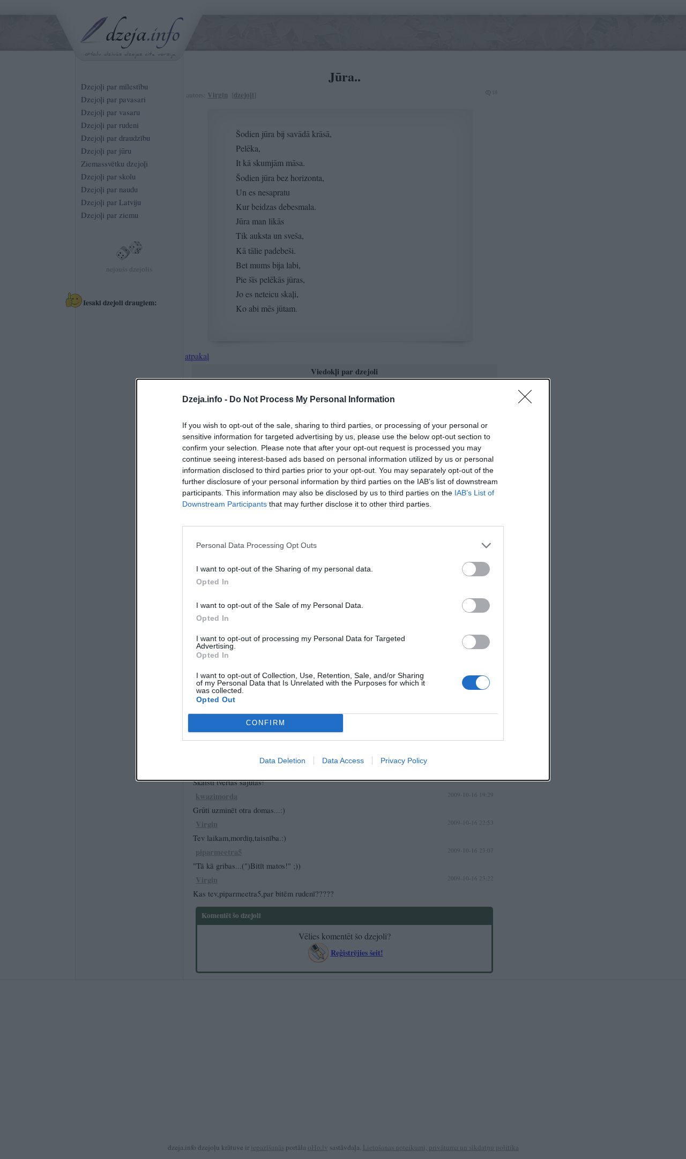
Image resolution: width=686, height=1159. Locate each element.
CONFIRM (266, 723)
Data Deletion (282, 760)
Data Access (343, 760)
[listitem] (343, 545)
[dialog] (343, 579)
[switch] (476, 569)
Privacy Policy (404, 760)
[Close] (528, 400)
